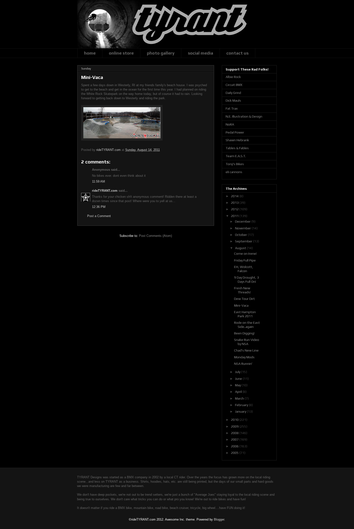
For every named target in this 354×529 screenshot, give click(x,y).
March (240, 398)
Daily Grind (233, 93)
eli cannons (234, 172)
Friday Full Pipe (245, 260)
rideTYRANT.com (105, 190)
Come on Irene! (245, 253)
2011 (235, 216)
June (239, 379)
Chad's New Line (246, 350)
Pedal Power (235, 132)
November (243, 228)
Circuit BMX (234, 85)
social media (200, 53)
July (238, 372)
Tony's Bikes (235, 164)
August (241, 248)
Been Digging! (244, 333)
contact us (237, 53)
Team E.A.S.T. (236, 156)
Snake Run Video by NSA (246, 342)
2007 (235, 439)
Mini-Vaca (241, 305)
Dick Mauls (233, 100)
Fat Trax (232, 108)
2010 (235, 420)
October (241, 235)
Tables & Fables (237, 148)
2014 (235, 196)
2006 (235, 446)
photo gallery (161, 53)
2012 (235, 209)
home (90, 53)
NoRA (230, 124)
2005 (235, 453)
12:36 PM (98, 207)
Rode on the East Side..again (247, 325)
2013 (235, 203)
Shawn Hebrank (237, 140)
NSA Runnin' (243, 364)
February (242, 405)
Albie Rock (233, 77)
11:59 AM (98, 181)
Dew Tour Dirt (244, 299)
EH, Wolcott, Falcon (243, 269)
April (239, 392)
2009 (235, 426)
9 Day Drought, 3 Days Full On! (246, 279)
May (238, 385)
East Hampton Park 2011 (245, 314)
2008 (235, 433)
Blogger (219, 519)
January (241, 411)
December (243, 221)
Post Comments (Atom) (155, 236)
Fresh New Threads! (242, 290)
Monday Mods (244, 357)
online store (121, 53)
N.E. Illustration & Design (244, 116)
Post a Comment (99, 216)
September (244, 241)
